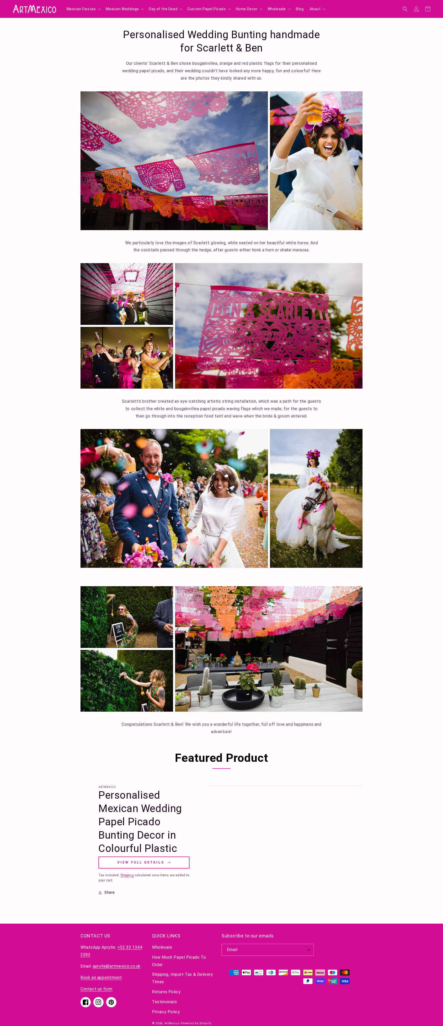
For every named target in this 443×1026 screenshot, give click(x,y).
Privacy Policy (166, 1011)
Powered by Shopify (196, 1023)
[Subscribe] (308, 950)
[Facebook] (85, 1002)
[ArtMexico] (34, 9)
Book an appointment (101, 977)
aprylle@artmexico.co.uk (116, 966)
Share (109, 892)
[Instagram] (98, 1002)
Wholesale (162, 947)
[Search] (405, 9)
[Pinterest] (111, 1002)
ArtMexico (172, 1023)
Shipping (127, 875)
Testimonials (164, 1001)
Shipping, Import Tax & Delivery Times (182, 978)
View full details (140, 862)
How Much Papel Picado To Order (179, 961)
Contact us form (96, 989)
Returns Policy (166, 991)
